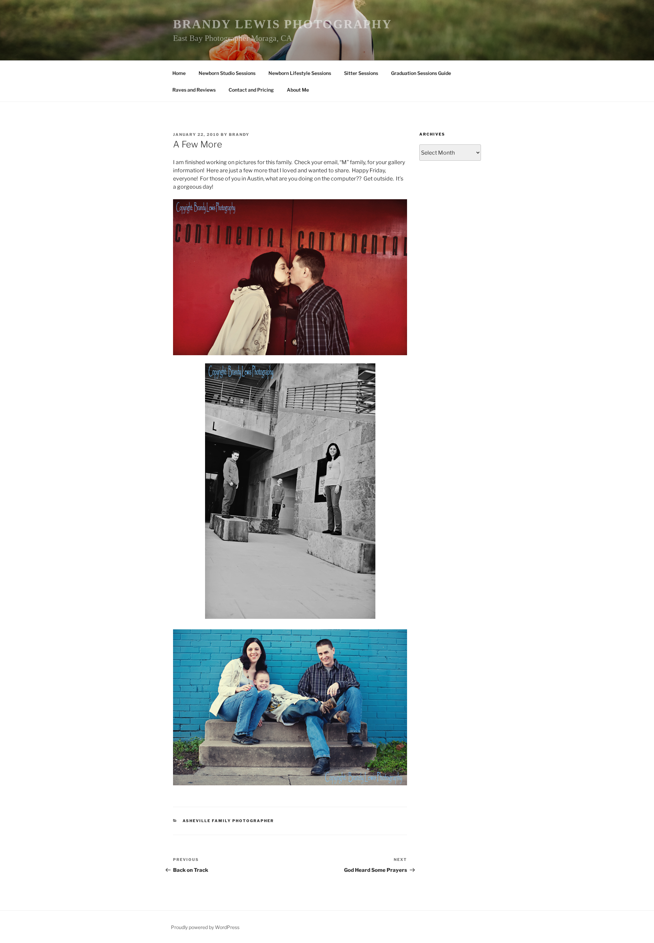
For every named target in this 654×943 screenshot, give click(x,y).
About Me (298, 90)
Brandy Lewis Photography (282, 24)
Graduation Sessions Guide (421, 73)
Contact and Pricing (251, 90)
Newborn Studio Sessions (227, 73)
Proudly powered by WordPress (205, 927)
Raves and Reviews (194, 90)
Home (179, 73)
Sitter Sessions (361, 73)
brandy (239, 134)
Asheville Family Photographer (228, 820)
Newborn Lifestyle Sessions (299, 73)
